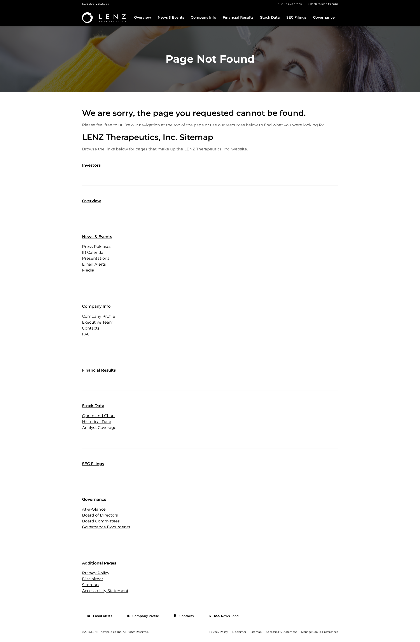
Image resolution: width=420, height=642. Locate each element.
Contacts (91, 328)
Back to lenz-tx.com (324, 3)
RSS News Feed (223, 616)
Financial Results (238, 17)
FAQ (86, 334)
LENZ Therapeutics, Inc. (106, 631)
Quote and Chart (98, 415)
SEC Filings (296, 17)
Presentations (95, 258)
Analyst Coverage (99, 427)
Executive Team (97, 322)
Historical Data (96, 421)
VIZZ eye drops (291, 3)
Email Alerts (94, 264)
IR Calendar (93, 252)
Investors (91, 165)
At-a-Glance (94, 509)
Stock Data (270, 17)
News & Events (171, 17)
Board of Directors (100, 515)
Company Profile (98, 316)
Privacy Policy (95, 573)
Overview (142, 17)
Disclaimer (92, 579)
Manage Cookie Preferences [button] (319, 632)
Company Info (203, 17)
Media (88, 270)
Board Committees (101, 521)
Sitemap (90, 584)
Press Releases (96, 246)
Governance (324, 17)
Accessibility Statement (105, 590)
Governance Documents (106, 527)
